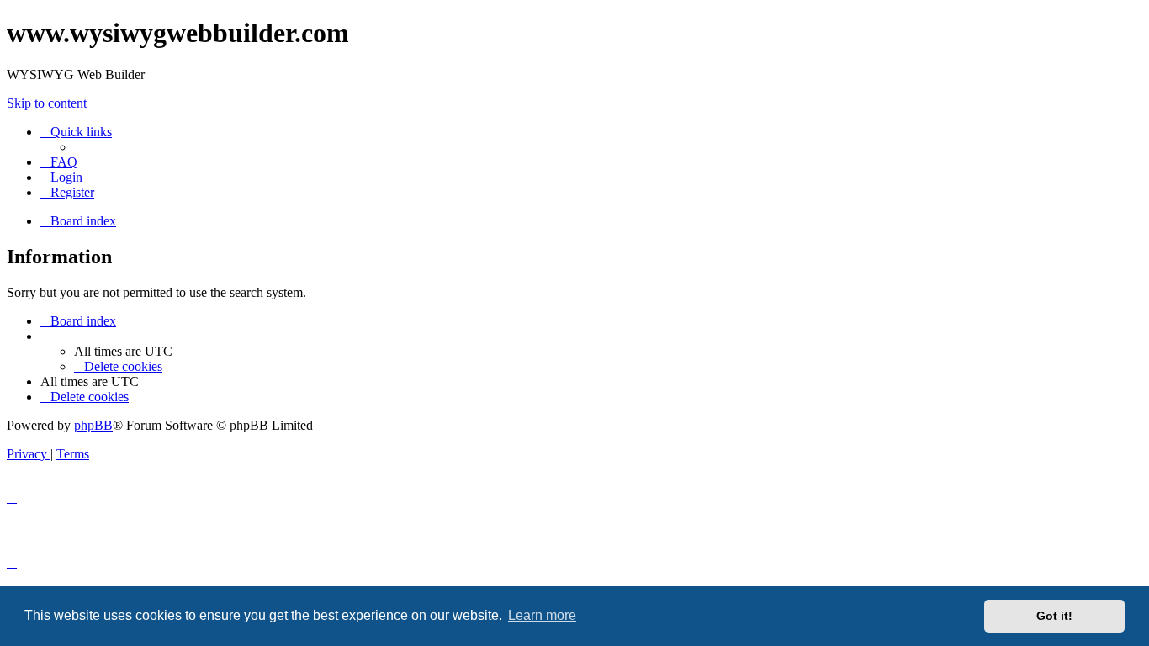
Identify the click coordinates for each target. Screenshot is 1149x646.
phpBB (93, 425)
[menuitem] (58, 162)
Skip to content (47, 103)
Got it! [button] (1054, 615)
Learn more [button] (542, 615)
